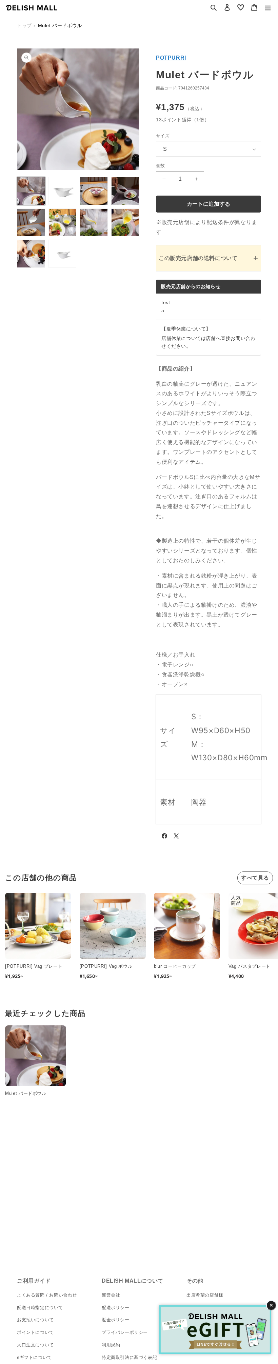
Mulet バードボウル (25, 1093)
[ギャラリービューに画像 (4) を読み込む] (125, 191)
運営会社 (111, 1295)
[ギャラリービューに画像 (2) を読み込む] (62, 191)
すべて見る (255, 878)
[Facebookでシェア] (164, 837)
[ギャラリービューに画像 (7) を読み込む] (94, 222)
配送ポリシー (116, 1307)
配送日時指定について (40, 1307)
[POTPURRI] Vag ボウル (106, 966)
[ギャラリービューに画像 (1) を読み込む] (31, 191)
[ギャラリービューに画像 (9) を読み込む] (31, 254)
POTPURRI (171, 58)
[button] (213, 7)
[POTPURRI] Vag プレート (33, 966)
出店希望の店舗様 (204, 1295)
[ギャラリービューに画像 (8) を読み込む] (125, 222)
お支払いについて (35, 1319)
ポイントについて (35, 1332)
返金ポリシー (116, 1319)
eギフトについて (34, 1357)
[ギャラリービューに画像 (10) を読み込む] (62, 254)
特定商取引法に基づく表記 (129, 1357)
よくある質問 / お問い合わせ (47, 1295)
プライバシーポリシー (125, 1332)
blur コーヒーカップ (175, 966)
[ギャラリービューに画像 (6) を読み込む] (62, 222)
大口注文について (35, 1344)
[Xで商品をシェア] (176, 837)
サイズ (163, 135)
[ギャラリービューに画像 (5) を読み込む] (31, 222)
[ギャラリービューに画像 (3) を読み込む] (94, 191)
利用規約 (111, 1344)
